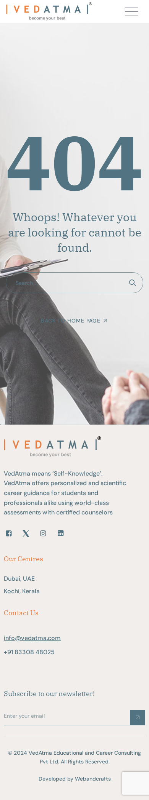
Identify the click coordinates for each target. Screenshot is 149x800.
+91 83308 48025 (29, 652)
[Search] (132, 282)
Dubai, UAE (19, 579)
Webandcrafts (93, 778)
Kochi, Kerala (22, 591)
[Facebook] (8, 533)
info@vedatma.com (32, 638)
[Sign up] (137, 717)
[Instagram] (43, 533)
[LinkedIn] (60, 533)
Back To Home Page (70, 320)
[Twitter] (26, 533)
